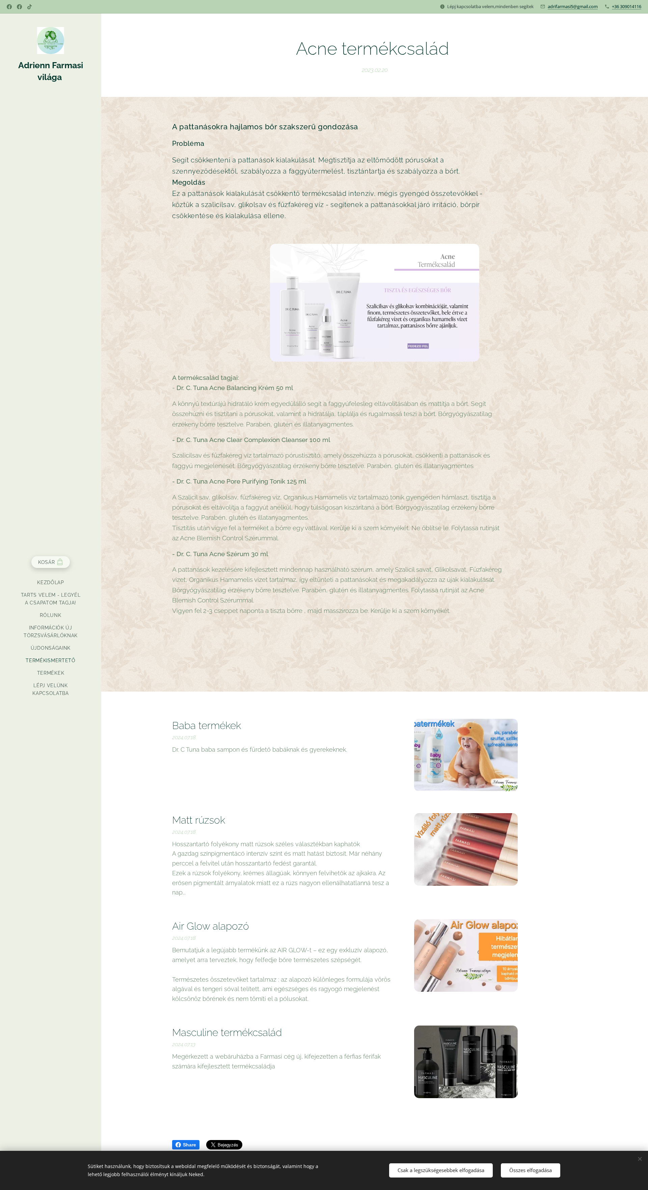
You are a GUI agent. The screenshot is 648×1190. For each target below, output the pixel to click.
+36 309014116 (626, 6)
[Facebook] (9, 6)
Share (189, 1144)
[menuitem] (50, 583)
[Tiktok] (29, 6)
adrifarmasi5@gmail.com (573, 6)
